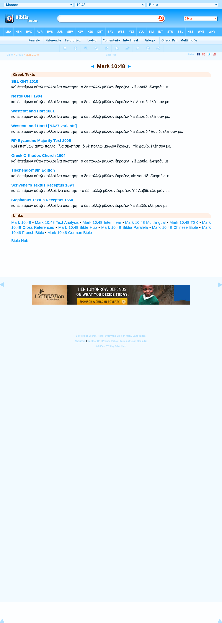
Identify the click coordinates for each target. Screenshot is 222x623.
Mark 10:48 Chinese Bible (175, 227)
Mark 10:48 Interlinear (102, 222)
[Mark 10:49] (216, 294)
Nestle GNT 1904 (26, 96)
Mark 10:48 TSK (184, 222)
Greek (19, 54)
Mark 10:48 (21, 222)
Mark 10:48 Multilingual (145, 222)
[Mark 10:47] (5, 294)
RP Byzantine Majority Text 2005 (41, 140)
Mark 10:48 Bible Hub (77, 227)
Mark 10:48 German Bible (69, 232)
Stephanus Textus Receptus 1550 (42, 200)
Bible (10, 54)
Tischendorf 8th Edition (33, 170)
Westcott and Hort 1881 (33, 111)
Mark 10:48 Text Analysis (57, 222)
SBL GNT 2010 (24, 81)
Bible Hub (19, 240)
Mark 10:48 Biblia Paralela (124, 227)
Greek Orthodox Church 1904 (38, 155)
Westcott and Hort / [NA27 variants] (44, 126)
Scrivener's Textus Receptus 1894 (42, 185)
